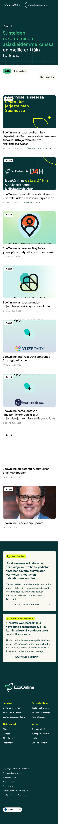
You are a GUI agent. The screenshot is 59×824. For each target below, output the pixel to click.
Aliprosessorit (9, 782)
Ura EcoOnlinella (39, 742)
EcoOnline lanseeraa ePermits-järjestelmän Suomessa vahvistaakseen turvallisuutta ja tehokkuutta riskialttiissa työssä (29, 138)
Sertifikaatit (9, 786)
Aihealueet (8, 738)
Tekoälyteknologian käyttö (15, 791)
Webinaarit (8, 742)
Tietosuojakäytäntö (12, 773)
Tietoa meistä (38, 729)
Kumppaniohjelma (40, 733)
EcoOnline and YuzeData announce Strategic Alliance (26, 358)
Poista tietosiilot (39, 717)
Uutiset (35, 738)
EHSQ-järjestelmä (11, 708)
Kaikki (7, 71)
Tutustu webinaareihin (26, 657)
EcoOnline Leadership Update (23, 523)
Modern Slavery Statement (16, 795)
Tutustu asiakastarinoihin (26, 604)
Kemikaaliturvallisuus (12, 712)
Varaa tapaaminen (37, 5)
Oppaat (6, 733)
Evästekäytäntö (10, 777)
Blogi (5, 729)
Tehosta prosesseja (41, 712)
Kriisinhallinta (20, 71)
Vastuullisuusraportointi (14, 717)
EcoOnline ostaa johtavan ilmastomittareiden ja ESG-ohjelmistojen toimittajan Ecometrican (29, 414)
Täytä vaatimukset (41, 708)
